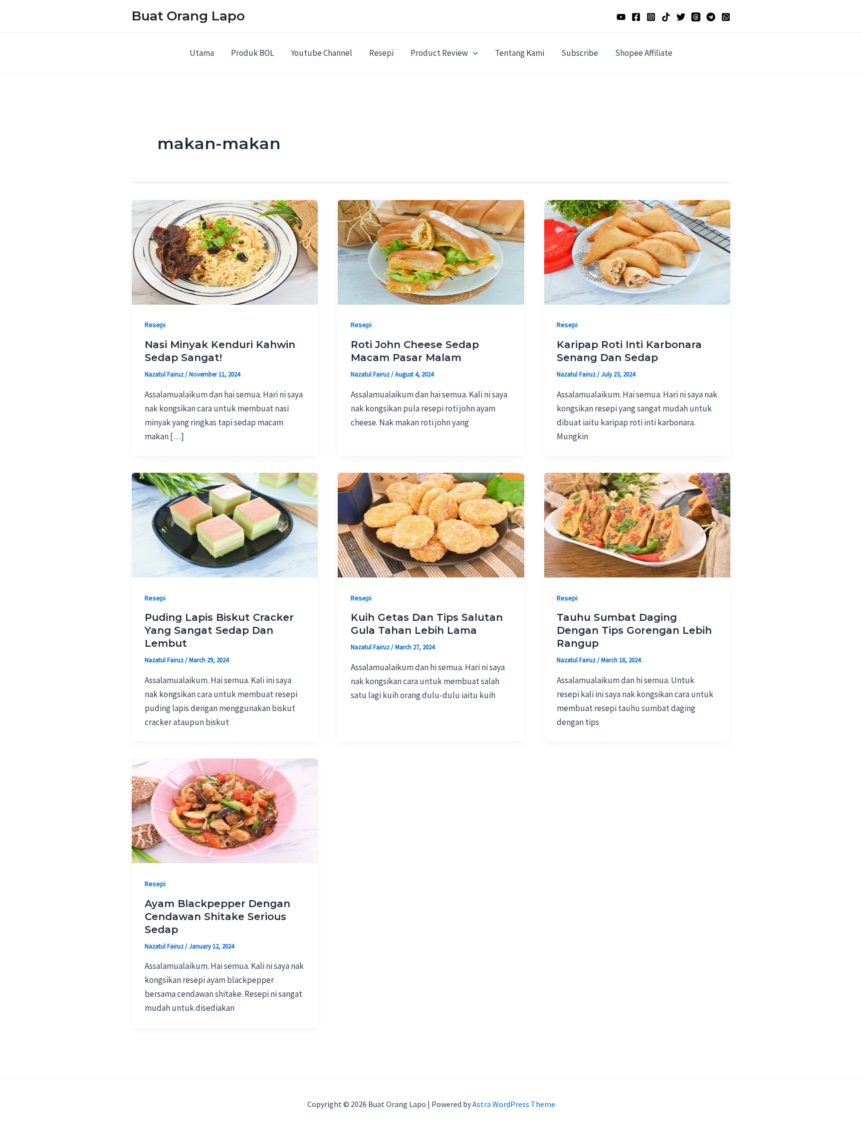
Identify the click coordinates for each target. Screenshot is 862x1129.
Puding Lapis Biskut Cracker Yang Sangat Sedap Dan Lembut (219, 630)
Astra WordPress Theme (513, 1104)
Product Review (439, 52)
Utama (202, 52)
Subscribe (579, 52)
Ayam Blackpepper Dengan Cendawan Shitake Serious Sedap (217, 917)
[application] (473, 53)
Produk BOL (252, 52)
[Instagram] (650, 16)
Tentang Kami (519, 52)
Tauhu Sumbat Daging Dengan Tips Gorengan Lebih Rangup (634, 630)
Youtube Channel (321, 52)
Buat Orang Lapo (188, 16)
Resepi (381, 52)
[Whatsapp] (725, 16)
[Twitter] (680, 16)
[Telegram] (710, 16)
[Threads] (695, 16)
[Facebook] (636, 16)
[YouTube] (621, 16)
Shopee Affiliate (643, 52)
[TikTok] (665, 16)
